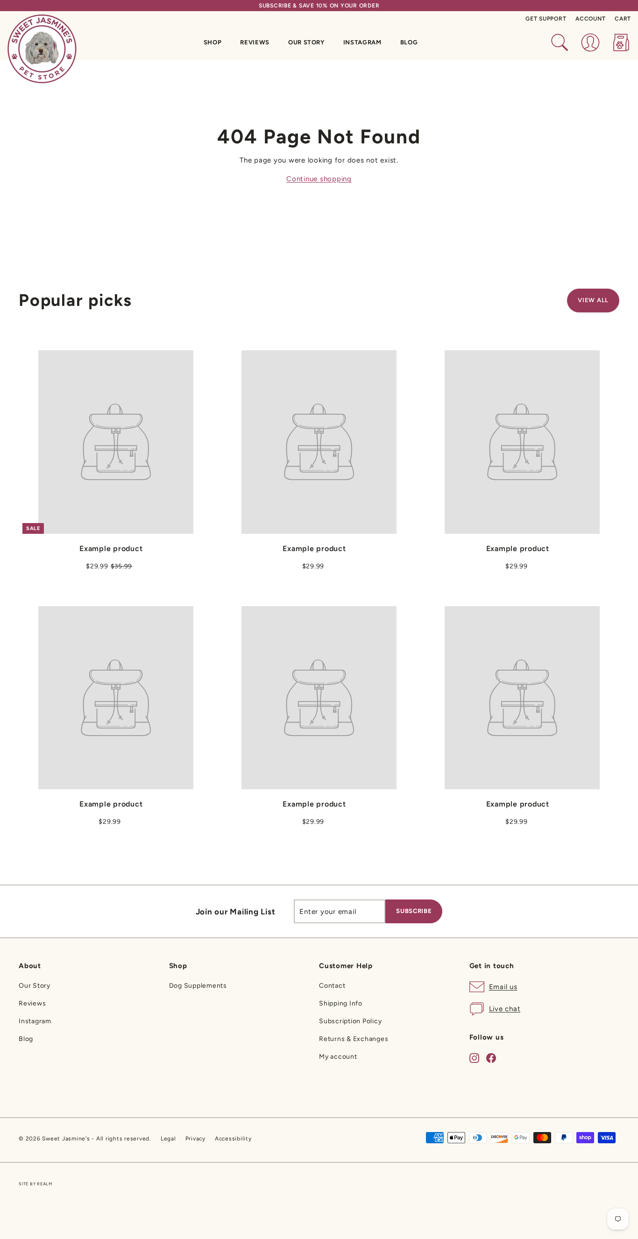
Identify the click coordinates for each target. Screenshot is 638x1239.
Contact (332, 986)
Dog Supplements (198, 986)
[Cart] (621, 42)
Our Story (306, 42)
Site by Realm (36, 1183)
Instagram (362, 42)
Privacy (195, 1138)
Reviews (254, 42)
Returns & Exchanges (353, 1039)
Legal (168, 1138)
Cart (623, 18)
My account (338, 1057)
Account (590, 18)
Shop (213, 42)
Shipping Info (340, 1003)
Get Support (545, 18)
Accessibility (233, 1138)
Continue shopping (319, 179)
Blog (409, 42)
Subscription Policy (350, 1021)
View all (593, 300)
